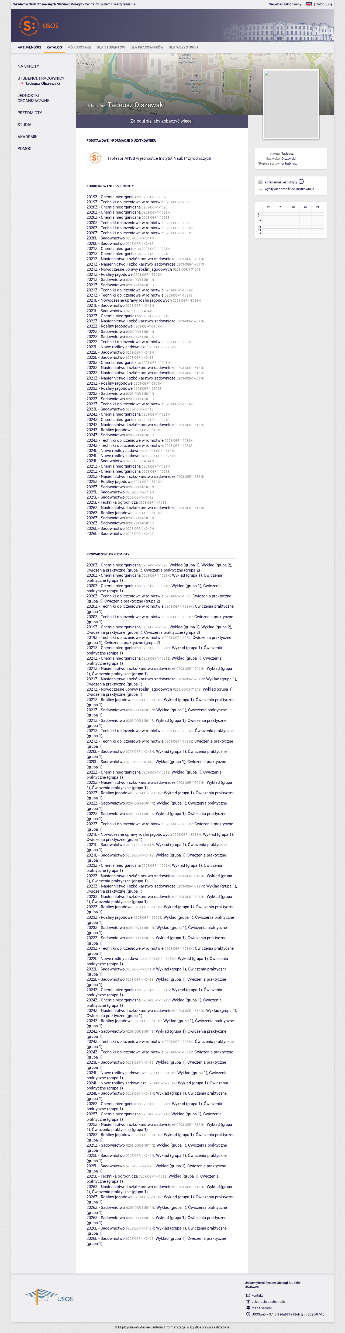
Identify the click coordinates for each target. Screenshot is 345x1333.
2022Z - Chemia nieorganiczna (114, 316)
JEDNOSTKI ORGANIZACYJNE (34, 98)
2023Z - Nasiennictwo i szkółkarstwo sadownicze (131, 367)
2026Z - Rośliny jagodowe (110, 512)
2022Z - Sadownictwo (106, 331)
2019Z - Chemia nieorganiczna (114, 196)
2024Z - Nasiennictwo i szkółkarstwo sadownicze (131, 424)
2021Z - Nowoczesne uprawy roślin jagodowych (129, 269)
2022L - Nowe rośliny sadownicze (117, 346)
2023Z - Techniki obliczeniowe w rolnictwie (125, 404)
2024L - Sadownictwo (106, 460)
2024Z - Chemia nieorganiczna (114, 414)
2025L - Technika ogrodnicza (112, 502)
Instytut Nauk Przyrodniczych (185, 158)
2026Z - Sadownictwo (106, 518)
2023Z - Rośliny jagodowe (110, 383)
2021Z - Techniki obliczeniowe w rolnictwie (125, 290)
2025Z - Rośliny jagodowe (110, 481)
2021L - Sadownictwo (106, 305)
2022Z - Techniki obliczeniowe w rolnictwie (125, 341)
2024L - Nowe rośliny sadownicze (117, 450)
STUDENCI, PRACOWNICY (41, 78)
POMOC (25, 148)
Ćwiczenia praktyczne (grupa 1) (114, 570)
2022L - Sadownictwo (106, 352)
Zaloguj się (140, 121)
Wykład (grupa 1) (184, 565)
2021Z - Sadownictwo (106, 279)
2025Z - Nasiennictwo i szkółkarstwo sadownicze (131, 476)
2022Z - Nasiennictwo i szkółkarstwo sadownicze (131, 321)
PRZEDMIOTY (30, 112)
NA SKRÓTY (28, 66)
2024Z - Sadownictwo (106, 435)
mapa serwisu (262, 1308)
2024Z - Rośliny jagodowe (110, 429)
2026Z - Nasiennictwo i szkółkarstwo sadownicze (131, 507)
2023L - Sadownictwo (106, 409)
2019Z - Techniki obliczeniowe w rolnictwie (125, 202)
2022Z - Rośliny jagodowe (110, 326)
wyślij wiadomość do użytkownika (289, 189)
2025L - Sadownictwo (106, 492)
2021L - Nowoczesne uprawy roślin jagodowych (129, 300)
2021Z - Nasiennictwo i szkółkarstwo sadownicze (131, 258)
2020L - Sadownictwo (106, 238)
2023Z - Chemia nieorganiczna (114, 362)
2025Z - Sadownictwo (106, 487)
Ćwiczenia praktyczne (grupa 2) (172, 570)
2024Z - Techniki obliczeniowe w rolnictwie (125, 440)
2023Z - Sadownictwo (106, 393)
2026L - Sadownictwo (106, 528)
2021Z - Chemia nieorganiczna (114, 248)
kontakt (257, 1295)
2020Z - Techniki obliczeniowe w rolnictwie (125, 222)
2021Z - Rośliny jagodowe (110, 274)
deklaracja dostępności (268, 1302)
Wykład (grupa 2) (216, 565)
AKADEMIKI (28, 136)
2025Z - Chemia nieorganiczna (114, 466)
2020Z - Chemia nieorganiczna (114, 207)
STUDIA (25, 124)
